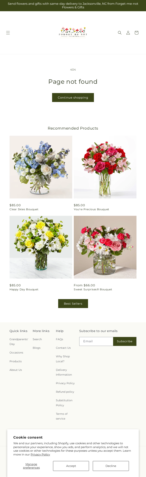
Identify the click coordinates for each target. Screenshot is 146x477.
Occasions (16, 352)
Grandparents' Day (19, 342)
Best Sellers (73, 303)
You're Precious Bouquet (91, 209)
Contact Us (63, 348)
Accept (71, 466)
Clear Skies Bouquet (24, 209)
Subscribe (125, 341)
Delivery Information (64, 372)
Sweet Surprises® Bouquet (93, 289)
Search (37, 339)
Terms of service (61, 416)
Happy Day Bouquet (24, 289)
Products (16, 361)
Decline (111, 466)
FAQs (59, 339)
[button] (8, 33)
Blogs (36, 348)
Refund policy (65, 391)
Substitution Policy (64, 403)
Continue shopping (73, 97)
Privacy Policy (40, 454)
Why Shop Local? (63, 359)
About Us (16, 370)
